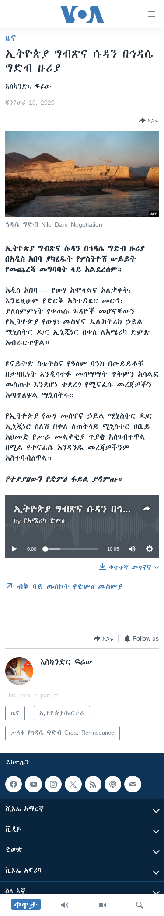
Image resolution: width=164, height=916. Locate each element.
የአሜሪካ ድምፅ (44, 521)
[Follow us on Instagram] (53, 784)
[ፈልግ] (139, 905)
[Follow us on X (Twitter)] (73, 784)
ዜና (10, 38)
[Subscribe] (132, 784)
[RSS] (93, 784)
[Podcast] (113, 784)
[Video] (102, 905)
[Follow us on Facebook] (13, 784)
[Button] (149, 120)
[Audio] (65, 905)
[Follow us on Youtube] (33, 784)
